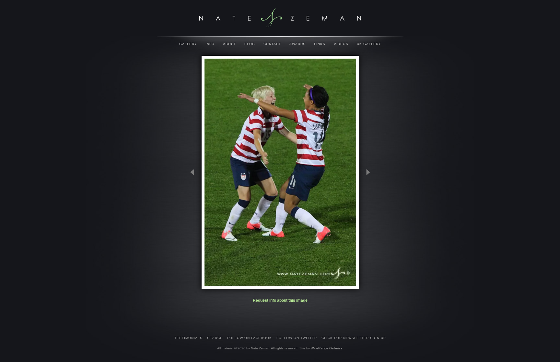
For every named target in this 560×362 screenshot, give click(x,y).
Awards (297, 44)
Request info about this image (280, 300)
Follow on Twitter (296, 338)
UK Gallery (369, 44)
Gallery (188, 44)
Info (210, 44)
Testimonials (188, 338)
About (229, 44)
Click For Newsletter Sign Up (353, 338)
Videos (341, 44)
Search (215, 338)
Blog (249, 44)
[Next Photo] (365, 204)
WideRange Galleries (326, 348)
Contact (272, 44)
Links (319, 44)
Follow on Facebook (249, 338)
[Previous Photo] (195, 204)
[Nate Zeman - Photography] (280, 18)
